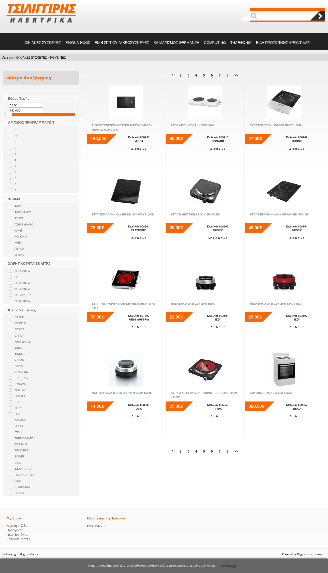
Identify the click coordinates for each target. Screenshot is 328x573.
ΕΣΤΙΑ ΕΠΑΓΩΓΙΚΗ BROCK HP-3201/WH (275, 125)
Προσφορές (15, 530)
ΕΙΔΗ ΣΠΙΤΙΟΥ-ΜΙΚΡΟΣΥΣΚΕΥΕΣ (122, 42)
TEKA (18, 408)
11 (16, 141)
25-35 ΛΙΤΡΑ (22, 283)
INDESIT (20, 353)
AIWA (18, 480)
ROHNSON (21, 378)
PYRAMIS (21, 384)
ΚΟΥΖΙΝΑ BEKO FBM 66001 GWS (271, 393)
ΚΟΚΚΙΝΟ (21, 236)
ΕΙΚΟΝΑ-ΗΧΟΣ (77, 42)
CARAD (19, 359)
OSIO (18, 462)
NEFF (18, 402)
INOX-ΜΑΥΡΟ (23, 212)
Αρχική (7, 57)
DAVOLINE (21, 371)
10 (16, 135)
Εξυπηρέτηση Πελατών (106, 518)
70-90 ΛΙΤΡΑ (22, 301)
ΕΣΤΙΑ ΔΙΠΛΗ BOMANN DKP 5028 (192, 125)
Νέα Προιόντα (17, 534)
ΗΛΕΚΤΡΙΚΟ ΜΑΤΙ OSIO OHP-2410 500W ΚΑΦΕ (122, 393)
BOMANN (20, 420)
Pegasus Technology (310, 554)
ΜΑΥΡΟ (19, 254)
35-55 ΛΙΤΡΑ (22, 289)
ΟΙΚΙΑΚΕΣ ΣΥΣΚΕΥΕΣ (43, 42)
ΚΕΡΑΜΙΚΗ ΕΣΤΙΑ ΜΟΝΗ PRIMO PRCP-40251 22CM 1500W (204, 395)
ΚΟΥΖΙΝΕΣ (58, 57)
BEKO (18, 347)
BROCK (19, 492)
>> (236, 75)
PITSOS (19, 329)
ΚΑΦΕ (18, 230)
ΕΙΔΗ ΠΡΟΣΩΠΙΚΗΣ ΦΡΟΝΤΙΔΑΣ (283, 42)
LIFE (17, 414)
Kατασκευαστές (18, 539)
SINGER (20, 456)
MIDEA (19, 426)
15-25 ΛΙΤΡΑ (22, 271)
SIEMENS (21, 323)
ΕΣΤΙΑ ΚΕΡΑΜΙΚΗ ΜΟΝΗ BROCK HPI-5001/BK (279, 214)
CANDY (19, 335)
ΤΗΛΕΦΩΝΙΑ (240, 42)
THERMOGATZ (24, 438)
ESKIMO (20, 396)
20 (16, 277)
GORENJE (21, 444)
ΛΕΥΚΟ (19, 248)
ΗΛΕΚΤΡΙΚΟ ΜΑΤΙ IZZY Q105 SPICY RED (276, 304)
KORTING (20, 390)
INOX (18, 206)
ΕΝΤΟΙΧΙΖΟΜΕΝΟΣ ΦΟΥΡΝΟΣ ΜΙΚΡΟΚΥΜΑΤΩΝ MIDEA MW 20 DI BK (122, 127)
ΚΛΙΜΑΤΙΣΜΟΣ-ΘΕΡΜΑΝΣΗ (176, 42)
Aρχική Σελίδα (17, 525)
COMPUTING (215, 42)
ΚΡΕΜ (18, 242)
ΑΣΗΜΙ (19, 218)
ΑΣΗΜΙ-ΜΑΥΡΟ (24, 224)
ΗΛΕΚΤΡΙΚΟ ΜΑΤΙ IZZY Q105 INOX (193, 304)
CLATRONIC (22, 486)
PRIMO (19, 365)
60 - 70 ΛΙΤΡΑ (23, 295)
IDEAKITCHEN (23, 468)
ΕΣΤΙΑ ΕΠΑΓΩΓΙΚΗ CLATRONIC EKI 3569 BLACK (123, 214)
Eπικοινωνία (96, 525)
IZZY (17, 432)
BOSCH (19, 317)
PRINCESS (21, 450)
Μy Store (14, 518)
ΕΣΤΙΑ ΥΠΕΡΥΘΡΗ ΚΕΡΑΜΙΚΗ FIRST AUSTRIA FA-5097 (124, 306)
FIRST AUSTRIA (24, 474)
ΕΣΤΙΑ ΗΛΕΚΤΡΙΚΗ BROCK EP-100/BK (195, 214)
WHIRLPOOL (23, 341)
